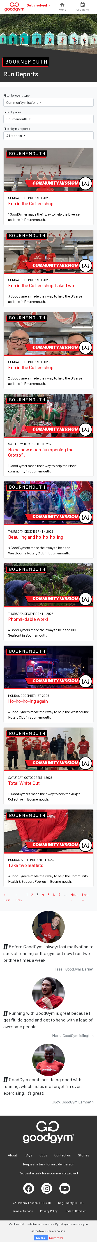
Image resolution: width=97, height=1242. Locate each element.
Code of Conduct (75, 1211)
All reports (14, 135)
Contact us (62, 1155)
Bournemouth (17, 119)
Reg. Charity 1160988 (71, 1203)
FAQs (28, 1155)
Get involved (37, 5)
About (12, 1155)
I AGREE (40, 1237)
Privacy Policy (49, 1211)
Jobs (43, 1155)
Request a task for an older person (48, 1164)
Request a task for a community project (48, 1173)
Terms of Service (22, 1211)
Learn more (56, 1237)
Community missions (22, 102)
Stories (83, 1155)
